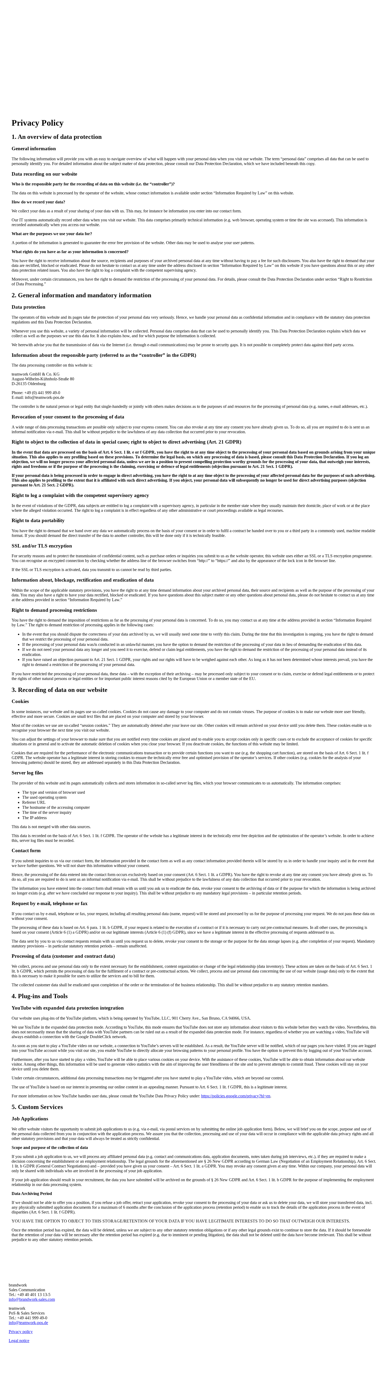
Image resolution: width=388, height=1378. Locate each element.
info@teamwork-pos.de (28, 1322)
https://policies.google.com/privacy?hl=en (235, 1096)
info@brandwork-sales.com (32, 1299)
